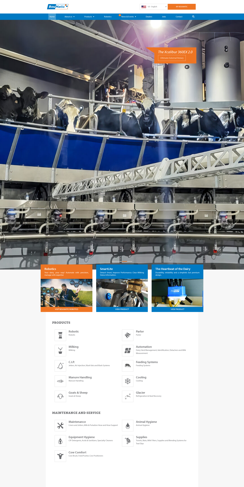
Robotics (107, 16)
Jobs (164, 16)
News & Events (127, 16)
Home (52, 16)
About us (68, 16)
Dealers (149, 16)
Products (88, 16)
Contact (179, 16)
